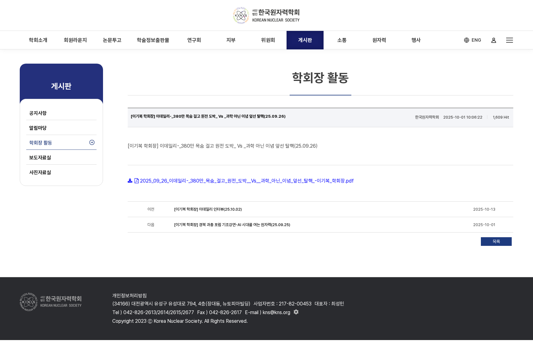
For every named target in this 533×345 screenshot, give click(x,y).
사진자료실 (40, 172)
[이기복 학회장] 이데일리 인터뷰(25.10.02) (208, 209)
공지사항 (38, 113)
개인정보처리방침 (129, 296)
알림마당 (38, 128)
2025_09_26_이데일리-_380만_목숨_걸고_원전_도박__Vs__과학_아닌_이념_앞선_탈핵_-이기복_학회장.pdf (247, 181)
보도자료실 (40, 158)
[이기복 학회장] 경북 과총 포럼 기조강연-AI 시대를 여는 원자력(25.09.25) (232, 224)
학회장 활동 (40, 143)
